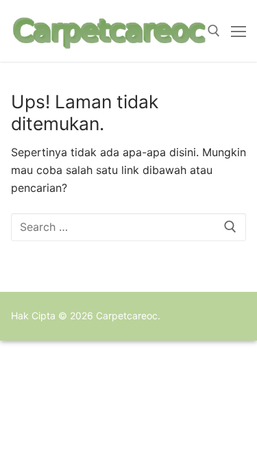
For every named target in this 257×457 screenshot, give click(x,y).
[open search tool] (214, 31)
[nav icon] (238, 30)
